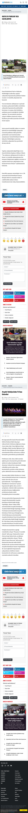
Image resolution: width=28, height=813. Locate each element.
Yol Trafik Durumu (5, 798)
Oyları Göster (14, 321)
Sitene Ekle (17, 796)
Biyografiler (3, 790)
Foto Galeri (17, 773)
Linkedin (18, 293)
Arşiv (16, 798)
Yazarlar (17, 771)
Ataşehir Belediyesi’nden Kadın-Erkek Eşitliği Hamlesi (14, 719)
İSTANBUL (3, 773)
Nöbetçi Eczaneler (19, 779)
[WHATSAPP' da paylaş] (18, 85)
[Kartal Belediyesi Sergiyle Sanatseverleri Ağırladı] (14, 334)
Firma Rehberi (18, 781)
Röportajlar (3, 788)
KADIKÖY (3, 777)
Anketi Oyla (6, 321)
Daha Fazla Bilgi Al (11, 811)
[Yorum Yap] (3, 88)
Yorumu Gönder (8, 283)
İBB (1, 783)
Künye (16, 788)
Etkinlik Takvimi (4, 800)
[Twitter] (8, 765)
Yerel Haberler (18, 777)
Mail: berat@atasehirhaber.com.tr (14, 248)
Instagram (18, 296)
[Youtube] (11, 765)
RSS (17, 300)
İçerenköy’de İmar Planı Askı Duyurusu (14, 221)
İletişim (16, 800)
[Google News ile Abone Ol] (6, 85)
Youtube (8, 300)
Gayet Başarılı (8, 309)
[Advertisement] (14, 42)
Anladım (23, 810)
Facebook (7, 293)
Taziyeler (3, 796)
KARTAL (9, 10)
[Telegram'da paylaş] (21, 85)
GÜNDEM (3, 781)
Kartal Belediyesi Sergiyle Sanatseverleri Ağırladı (14, 343)
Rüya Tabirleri (4, 794)
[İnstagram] (2, 765)
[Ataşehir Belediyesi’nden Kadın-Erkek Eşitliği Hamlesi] (14, 710)
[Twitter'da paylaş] (15, 85)
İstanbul (21, 399)
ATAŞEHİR (10, 385)
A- (8, 87)
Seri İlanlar (17, 783)
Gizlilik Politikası (18, 790)
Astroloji (3, 792)
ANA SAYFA (4, 10)
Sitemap (16, 794)
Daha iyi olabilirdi (9, 315)
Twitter (7, 296)
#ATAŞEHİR (5, 565)
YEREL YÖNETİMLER (5, 771)
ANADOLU (3, 775)
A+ (5, 87)
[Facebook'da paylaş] (13, 85)
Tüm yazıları (10, 250)
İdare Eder (7, 312)
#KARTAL (5, 189)
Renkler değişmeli (9, 317)
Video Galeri (17, 775)
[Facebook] (5, 765)
